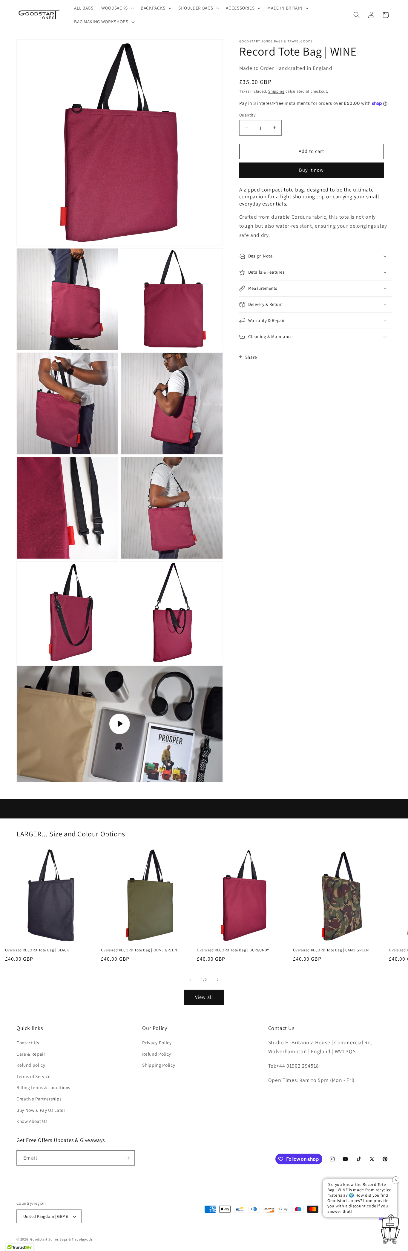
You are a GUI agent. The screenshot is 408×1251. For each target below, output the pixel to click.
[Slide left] (190, 979)
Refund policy (30, 1065)
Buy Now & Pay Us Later (40, 1110)
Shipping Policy (158, 1065)
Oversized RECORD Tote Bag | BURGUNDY (233, 950)
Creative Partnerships (39, 1099)
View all (204, 997)
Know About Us (31, 1121)
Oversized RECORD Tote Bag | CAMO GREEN (331, 950)
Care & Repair (30, 1054)
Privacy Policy (156, 1042)
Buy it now (311, 170)
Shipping (276, 91)
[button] (117, 8)
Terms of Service (33, 1076)
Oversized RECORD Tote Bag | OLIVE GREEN (139, 950)
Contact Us (27, 1042)
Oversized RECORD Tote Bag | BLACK (37, 950)
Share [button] (251, 357)
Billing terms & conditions (43, 1088)
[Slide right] (217, 979)
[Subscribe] (127, 1158)
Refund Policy (156, 1054)
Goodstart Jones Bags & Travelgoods (61, 1239)
